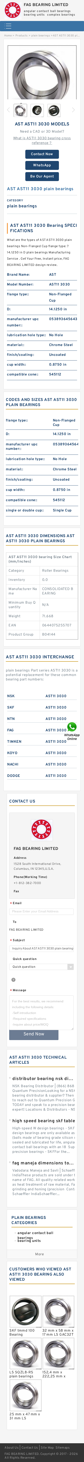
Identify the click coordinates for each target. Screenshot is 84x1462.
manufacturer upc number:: (23, 322)
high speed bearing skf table (43, 1121)
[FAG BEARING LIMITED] (13, 9)
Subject (17, 941)
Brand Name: (18, 275)
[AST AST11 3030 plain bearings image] (42, 79)
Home (8, 36)
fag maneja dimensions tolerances (43, 1163)
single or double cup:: (25, 510)
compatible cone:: (23, 374)
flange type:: (18, 294)
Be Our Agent (42, 176)
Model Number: (20, 284)
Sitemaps (63, 1448)
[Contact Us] (72, 731)
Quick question (25, 959)
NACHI (13, 764)
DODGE (13, 776)
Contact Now (42, 154)
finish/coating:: (20, 355)
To (14, 922)
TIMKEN (14, 742)
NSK (11, 696)
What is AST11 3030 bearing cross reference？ (42, 140)
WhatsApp (42, 165)
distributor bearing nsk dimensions (43, 1079)
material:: (15, 345)
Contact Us (30, 1448)
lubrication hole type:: (26, 335)
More (39, 1254)
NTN (11, 719)
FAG (10, 730)
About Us (11, 1448)
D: (9, 309)
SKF (10, 707)
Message (18, 991)
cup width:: (16, 365)
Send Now (34, 1034)
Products (21, 36)
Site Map (47, 1448)
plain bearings (40, 36)
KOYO (12, 753)
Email (16, 903)
